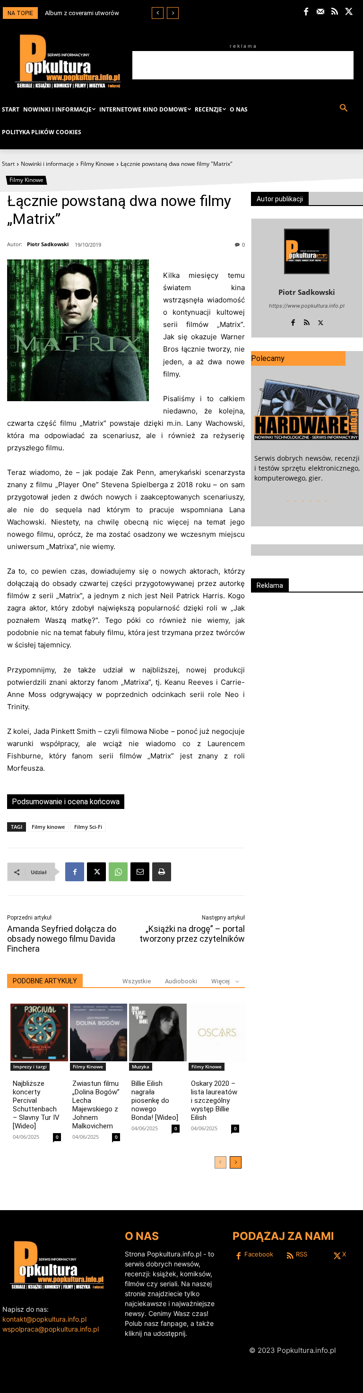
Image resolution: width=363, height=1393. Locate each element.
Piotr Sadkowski (48, 244)
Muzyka (140, 1066)
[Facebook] (306, 12)
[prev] (158, 13)
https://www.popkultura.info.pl (307, 305)
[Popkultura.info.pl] (68, 61)
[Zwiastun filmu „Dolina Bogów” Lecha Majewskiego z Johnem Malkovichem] (99, 1032)
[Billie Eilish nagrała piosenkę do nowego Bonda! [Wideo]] (158, 1032)
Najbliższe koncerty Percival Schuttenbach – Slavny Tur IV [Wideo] (36, 1104)
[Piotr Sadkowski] (306, 251)
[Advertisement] (243, 65)
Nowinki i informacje (47, 164)
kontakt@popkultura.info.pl (44, 1319)
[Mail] (321, 12)
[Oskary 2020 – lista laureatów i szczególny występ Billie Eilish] (217, 1032)
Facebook (258, 1254)
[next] (173, 13)
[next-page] (236, 1162)
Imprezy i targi (30, 1066)
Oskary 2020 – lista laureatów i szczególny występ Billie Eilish (214, 1100)
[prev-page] (220, 1162)
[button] (343, 108)
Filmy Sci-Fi (88, 826)
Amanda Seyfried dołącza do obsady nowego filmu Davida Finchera (61, 939)
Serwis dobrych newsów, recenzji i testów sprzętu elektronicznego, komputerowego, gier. (307, 468)
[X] (349, 12)
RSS (301, 1254)
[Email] (139, 871)
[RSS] (335, 12)
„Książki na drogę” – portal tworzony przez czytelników (192, 934)
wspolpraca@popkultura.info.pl (50, 1329)
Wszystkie (136, 981)
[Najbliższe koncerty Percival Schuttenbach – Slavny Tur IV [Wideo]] (39, 1032)
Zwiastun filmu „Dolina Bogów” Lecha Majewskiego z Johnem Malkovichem (96, 1104)
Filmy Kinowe (97, 164)
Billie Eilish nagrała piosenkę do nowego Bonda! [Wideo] (154, 1100)
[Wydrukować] (161, 871)
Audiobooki (181, 981)
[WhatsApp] (118, 871)
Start (8, 164)
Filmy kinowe (48, 826)
